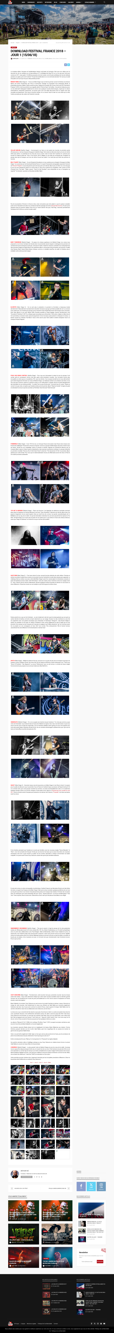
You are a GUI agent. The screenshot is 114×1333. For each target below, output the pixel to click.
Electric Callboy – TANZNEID (94, 1237)
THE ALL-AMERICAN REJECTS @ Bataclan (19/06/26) (53, 1262)
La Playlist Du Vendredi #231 (59, 1309)
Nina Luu (14, 1242)
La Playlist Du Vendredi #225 (59, 1292)
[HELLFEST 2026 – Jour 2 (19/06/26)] (23, 1234)
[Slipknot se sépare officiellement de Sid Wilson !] (91, 1210)
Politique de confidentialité (45, 1323)
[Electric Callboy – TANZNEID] (82, 1239)
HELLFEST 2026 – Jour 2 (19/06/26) (21, 1240)
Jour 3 (40, 1062)
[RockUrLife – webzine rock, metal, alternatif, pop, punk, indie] (10, 1323)
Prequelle (55, 792)
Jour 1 (31, 1062)
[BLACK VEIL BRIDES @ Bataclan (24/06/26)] (23, 1257)
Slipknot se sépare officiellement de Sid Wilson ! (91, 1215)
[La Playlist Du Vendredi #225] (46, 1295)
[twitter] (39, 1177)
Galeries (71, 2)
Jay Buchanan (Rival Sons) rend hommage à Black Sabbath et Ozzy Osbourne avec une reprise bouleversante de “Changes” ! (56, 1237)
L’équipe (23, 1323)
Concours (63, 2)
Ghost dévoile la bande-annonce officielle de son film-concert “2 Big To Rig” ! (22, 1214)
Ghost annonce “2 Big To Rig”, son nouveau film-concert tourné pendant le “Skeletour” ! (55, 1214)
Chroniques (31, 2)
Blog (55, 2)
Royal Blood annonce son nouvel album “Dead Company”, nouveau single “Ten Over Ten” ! (95, 1230)
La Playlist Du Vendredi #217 (59, 1284)
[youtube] (104, 1323)
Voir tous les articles (26, 1176)
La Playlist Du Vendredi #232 (59, 1300)
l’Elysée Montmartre (56, 205)
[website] (34, 1177)
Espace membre (89, 2)
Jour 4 (45, 1062)
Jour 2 (36, 1062)
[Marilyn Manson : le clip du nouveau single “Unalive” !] (82, 1224)
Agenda (78, 2)
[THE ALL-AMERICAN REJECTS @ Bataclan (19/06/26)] (57, 1257)
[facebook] (37, 1177)
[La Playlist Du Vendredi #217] (46, 1286)
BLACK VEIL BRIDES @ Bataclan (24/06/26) (20, 1262)
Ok (50, 1331)
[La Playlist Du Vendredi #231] (46, 1311)
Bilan (49, 1062)
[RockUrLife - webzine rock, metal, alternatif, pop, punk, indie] (10, 2)
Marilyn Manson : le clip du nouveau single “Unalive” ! (94, 1222)
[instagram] (41, 1177)
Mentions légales (31, 1323)
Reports (39, 2)
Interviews (48, 2)
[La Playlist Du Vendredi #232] (46, 1303)
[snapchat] (101, 1323)
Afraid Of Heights (17, 165)
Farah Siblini (14, 1265)
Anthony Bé (16, 58)
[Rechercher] (104, 2)
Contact (56, 1323)
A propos (16, 1323)
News (23, 2)
